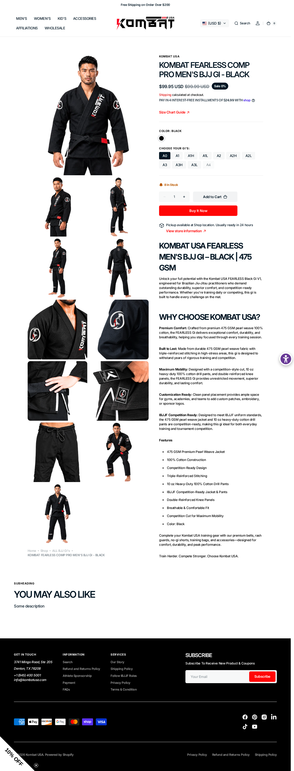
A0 (165, 156)
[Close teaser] (36, 765)
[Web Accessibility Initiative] (286, 359)
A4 (210, 166)
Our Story (117, 662)
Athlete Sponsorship (77, 676)
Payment (69, 682)
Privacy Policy (120, 682)
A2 (219, 156)
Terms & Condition (124, 689)
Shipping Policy (122, 669)
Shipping (165, 95)
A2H (233, 156)
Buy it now (198, 211)
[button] (242, 23)
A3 (165, 165)
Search (67, 662)
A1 (177, 156)
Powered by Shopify (59, 754)
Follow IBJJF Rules (124, 676)
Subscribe (262, 676)
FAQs (66, 689)
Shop (44, 550)
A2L (248, 156)
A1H (191, 156)
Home (32, 550)
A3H (179, 165)
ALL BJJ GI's (61, 550)
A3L (194, 165)
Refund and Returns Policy (81, 669)
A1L (205, 156)
